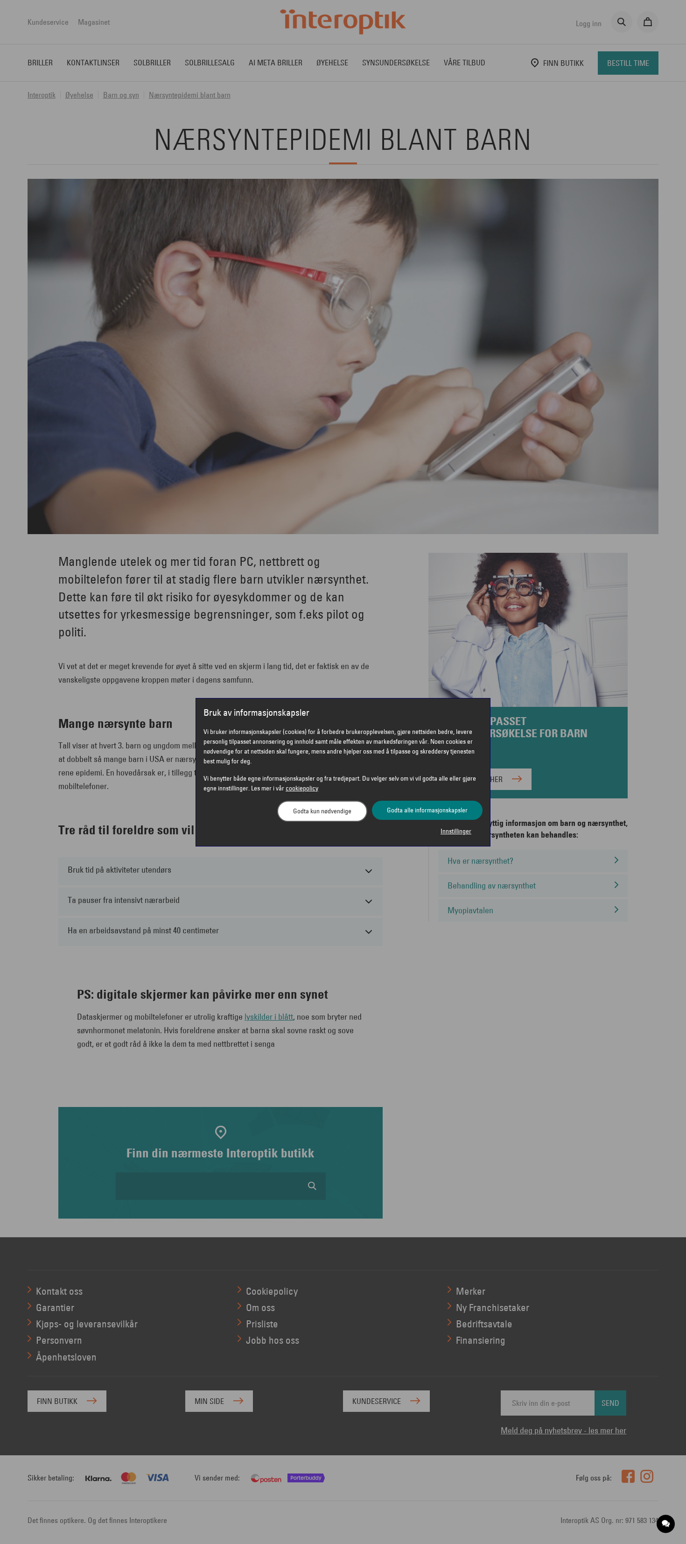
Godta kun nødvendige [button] (322, 811)
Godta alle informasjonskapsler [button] (427, 810)
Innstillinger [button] (456, 831)
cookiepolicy (302, 788)
